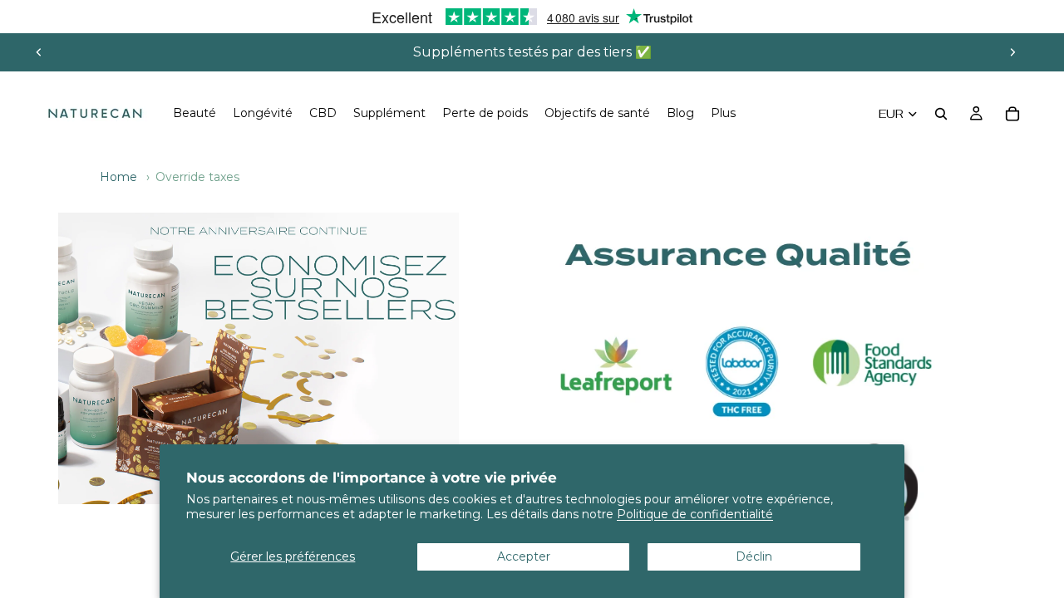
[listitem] (723, 113)
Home (118, 176)
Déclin (754, 556)
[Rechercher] (941, 114)
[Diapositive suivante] (1012, 52)
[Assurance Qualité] (258, 358)
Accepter (523, 556)
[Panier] (1012, 114)
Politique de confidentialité (695, 514)
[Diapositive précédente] (39, 52)
